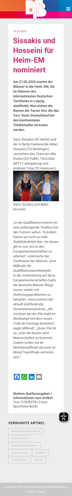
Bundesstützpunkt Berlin (25, 431)
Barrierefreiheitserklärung (54, 487)
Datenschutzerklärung (29, 487)
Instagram (41, 491)
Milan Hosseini (19, 453)
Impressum (10, 487)
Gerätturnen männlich (24, 446)
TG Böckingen (19, 460)
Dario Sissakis (19, 438)
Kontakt (30, 491)
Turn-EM (38, 460)
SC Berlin (40, 453)
